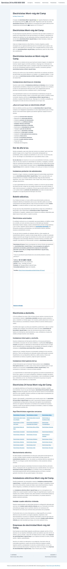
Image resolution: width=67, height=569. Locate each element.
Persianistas (53, 2)
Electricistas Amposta (47, 427)
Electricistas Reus (46, 445)
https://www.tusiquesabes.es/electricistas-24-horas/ (32, 270)
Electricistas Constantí (19, 431)
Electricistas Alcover (47, 442)
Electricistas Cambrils (18, 439)
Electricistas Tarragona (19, 415)
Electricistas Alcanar (32, 442)
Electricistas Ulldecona (19, 434)
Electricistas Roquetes (18, 447)
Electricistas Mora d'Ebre (33, 427)
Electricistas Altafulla (18, 442)
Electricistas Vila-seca (47, 447)
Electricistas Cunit (31, 445)
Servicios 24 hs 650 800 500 (13, 3)
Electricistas (45, 2)
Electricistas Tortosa (32, 434)
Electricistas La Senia (32, 415)
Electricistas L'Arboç (47, 439)
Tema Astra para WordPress (53, 565)
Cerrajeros (30, 2)
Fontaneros (37, 2)
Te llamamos (61, 2)
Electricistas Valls (31, 447)
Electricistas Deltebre (32, 439)
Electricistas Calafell (18, 445)
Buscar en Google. (18, 305)
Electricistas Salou (47, 415)
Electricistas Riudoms (47, 431)
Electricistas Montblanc (32, 431)
